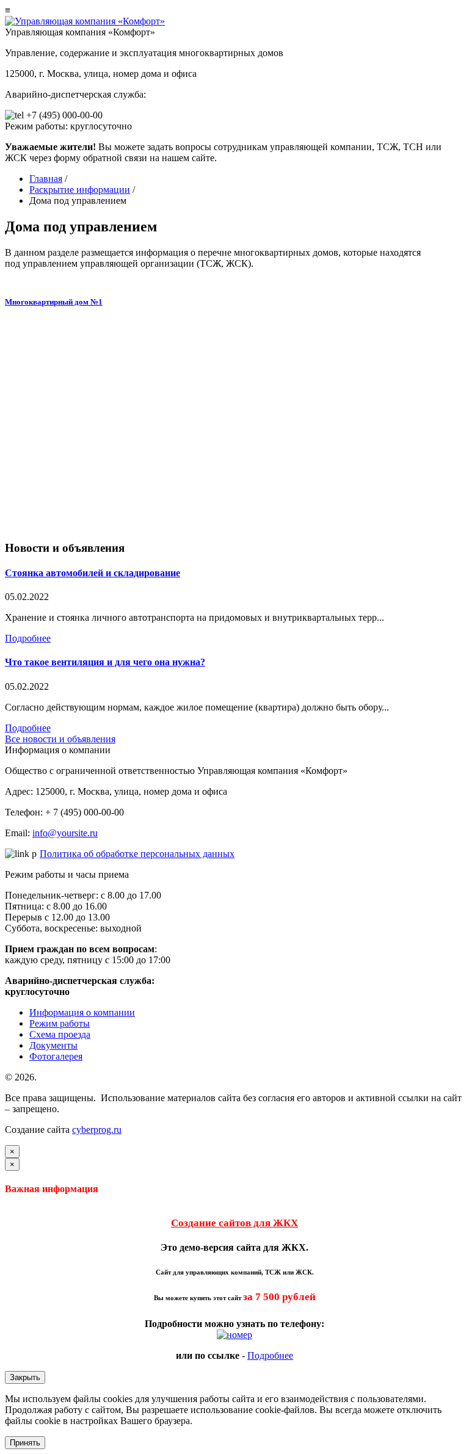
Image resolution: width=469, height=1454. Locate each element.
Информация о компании (82, 1012)
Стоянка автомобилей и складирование (92, 573)
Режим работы (59, 1023)
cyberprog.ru (97, 1129)
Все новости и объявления (60, 739)
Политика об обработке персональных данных (137, 853)
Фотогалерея (55, 1056)
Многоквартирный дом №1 (54, 301)
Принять (25, 1442)
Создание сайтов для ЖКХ (234, 1223)
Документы (53, 1045)
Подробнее (28, 638)
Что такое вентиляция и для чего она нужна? (105, 662)
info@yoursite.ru (65, 833)
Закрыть (25, 1377)
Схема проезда (59, 1034)
